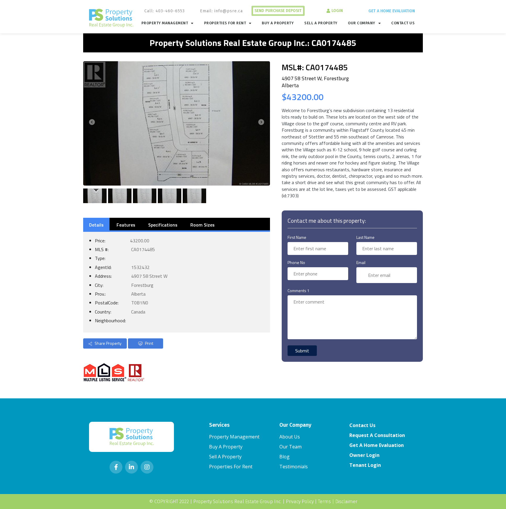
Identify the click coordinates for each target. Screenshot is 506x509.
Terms (324, 501)
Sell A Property (321, 23)
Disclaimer (346, 501)
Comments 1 (299, 290)
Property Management (164, 23)
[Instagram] (147, 467)
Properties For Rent (225, 23)
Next (262, 123)
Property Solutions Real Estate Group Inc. (237, 501)
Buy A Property (278, 23)
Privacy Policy (300, 501)
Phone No (296, 262)
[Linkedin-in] (131, 467)
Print (148, 343)
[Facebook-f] (116, 467)
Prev (90, 123)
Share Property (108, 343)
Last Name (365, 237)
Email (360, 262)
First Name (297, 237)
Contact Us (403, 23)
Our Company (361, 23)
